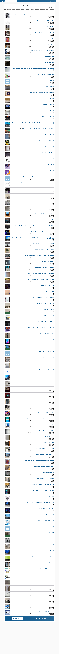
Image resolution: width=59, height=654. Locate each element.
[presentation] (5, 9)
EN (0, 0)
